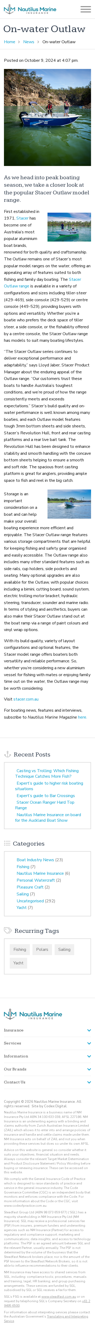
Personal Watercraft (36, 880)
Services (12, 1043)
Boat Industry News (35, 860)
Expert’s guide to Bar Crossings (46, 796)
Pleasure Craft (30, 887)
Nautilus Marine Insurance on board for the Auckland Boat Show (48, 817)
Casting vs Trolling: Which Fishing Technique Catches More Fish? (47, 773)
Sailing (23, 894)
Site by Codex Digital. (49, 1106)
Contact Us (15, 1082)
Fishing (23, 867)
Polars (42, 949)
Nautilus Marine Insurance (40, 873)
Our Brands (15, 1069)
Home (9, 42)
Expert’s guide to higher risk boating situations (49, 786)
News (28, 42)
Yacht (22, 908)
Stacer (21, 218)
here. (82, 717)
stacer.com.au (26, 699)
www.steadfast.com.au (58, 1296)
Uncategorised (30, 901)
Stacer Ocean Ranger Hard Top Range (44, 805)
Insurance (13, 1030)
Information (16, 1056)
